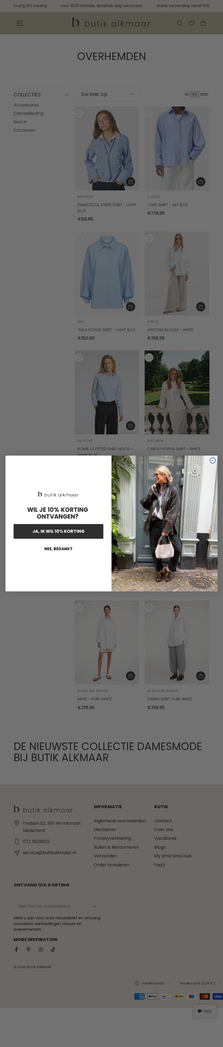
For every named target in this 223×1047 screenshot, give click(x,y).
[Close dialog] (212, 460)
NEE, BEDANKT (58, 548)
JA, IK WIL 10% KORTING (58, 531)
